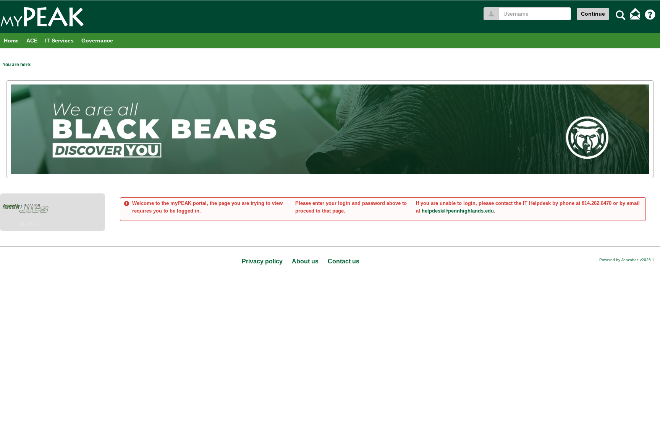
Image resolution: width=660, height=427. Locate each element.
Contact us (343, 261)
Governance (97, 40)
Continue (593, 14)
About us (305, 261)
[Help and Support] (650, 14)
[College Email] (635, 14)
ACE (31, 40)
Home (11, 40)
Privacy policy (262, 261)
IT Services (59, 40)
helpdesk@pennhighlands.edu (458, 211)
